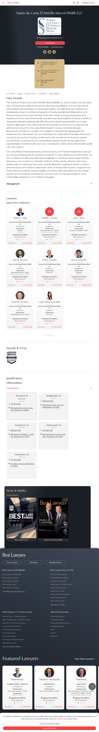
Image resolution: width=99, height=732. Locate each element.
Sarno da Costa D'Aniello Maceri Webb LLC (43, 102)
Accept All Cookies (50, 728)
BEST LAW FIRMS (47, 80)
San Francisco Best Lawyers (60, 594)
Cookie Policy (62, 719)
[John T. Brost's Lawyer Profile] (79, 214)
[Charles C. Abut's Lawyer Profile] (20, 214)
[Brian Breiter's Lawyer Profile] (17, 675)
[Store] (78, 2)
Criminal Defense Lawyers (11, 629)
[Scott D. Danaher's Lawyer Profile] (49, 256)
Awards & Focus (30, 94)
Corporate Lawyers (9, 636)
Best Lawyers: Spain (9, 584)
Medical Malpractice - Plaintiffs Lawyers (16, 620)
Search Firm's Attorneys (18, 203)
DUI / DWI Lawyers (9, 633)
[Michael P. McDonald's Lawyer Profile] (49, 675)
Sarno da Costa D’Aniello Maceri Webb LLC (20, 223)
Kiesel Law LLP (81, 684)
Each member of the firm (41, 115)
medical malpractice (72, 151)
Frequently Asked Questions (60, 623)
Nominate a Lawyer (57, 626)
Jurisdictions (42, 94)
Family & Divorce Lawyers (11, 626)
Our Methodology (56, 620)
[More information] (24, 237)
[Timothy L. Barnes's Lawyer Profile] (49, 214)
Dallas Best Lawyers (57, 591)
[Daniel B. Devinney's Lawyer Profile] (20, 298)
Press (52, 629)
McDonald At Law (49, 684)
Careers (53, 633)
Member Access (55, 562)
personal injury (49, 151)
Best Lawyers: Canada (10, 578)
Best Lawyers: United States (12, 574)
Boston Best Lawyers (57, 598)
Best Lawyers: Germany (10, 588)
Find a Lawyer (12, 562)
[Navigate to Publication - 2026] (21, 519)
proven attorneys (46, 106)
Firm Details (10, 94)
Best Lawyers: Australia (10, 581)
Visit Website (50, 43)
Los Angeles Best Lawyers (59, 578)
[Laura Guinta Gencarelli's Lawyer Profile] (49, 298)
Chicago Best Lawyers (58, 581)
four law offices (38, 128)
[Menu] (3, 3)
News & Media (54, 94)
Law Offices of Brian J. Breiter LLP (17, 684)
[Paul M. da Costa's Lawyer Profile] (20, 256)
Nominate (33, 562)
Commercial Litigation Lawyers (13, 639)
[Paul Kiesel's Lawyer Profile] (81, 675)
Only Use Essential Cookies (50, 724)
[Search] (74, 2)
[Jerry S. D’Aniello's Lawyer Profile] (79, 256)
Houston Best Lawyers (58, 588)
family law (29, 151)
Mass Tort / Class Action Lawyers (13, 623)
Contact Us (54, 636)
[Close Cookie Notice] (97, 715)
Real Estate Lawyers (9, 643)
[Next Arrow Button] (92, 686)
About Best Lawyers (57, 616)
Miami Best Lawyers (57, 601)
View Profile (11, 243)
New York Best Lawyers (58, 574)
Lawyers (20, 94)
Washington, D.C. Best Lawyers (61, 584)
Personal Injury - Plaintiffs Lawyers (14, 616)
